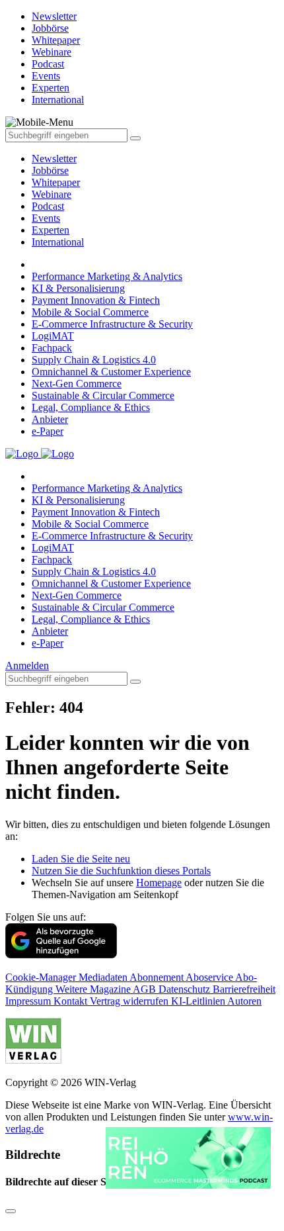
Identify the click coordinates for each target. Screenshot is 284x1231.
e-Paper (47, 431)
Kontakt (71, 1001)
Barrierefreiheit (244, 989)
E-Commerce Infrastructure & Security (112, 324)
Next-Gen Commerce (77, 383)
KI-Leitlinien (199, 1001)
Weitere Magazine (94, 989)
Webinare (51, 194)
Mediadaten (104, 977)
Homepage (159, 882)
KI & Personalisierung (78, 288)
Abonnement (157, 977)
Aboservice (210, 977)
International (58, 242)
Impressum (29, 1001)
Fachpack (52, 347)
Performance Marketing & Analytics (107, 276)
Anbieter (50, 419)
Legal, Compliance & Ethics (91, 407)
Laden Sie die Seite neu (81, 858)
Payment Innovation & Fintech (96, 300)
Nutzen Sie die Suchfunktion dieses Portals (121, 870)
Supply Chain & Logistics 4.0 (94, 359)
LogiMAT (53, 336)
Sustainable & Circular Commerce (103, 395)
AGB (146, 989)
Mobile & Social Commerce (90, 312)
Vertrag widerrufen (130, 1001)
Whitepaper (56, 182)
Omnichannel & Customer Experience (111, 371)
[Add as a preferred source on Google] (61, 954)
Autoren (244, 1001)
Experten (50, 230)
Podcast (48, 206)
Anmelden (27, 665)
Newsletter (54, 158)
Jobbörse (50, 170)
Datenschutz (186, 989)
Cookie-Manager (42, 977)
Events (46, 218)
